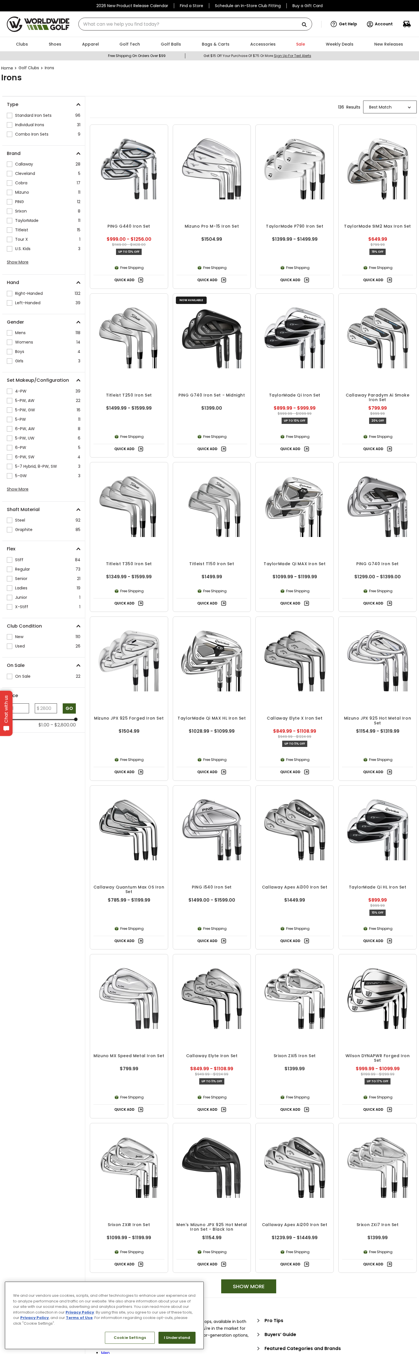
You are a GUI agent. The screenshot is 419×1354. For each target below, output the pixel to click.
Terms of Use (79, 1317)
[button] (344, 24)
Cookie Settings (130, 1337)
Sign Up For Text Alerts (292, 55)
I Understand (177, 1337)
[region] (104, 1315)
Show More (18, 262)
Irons (49, 68)
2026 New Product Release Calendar (132, 5)
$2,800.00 (63, 725)
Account (384, 24)
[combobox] (195, 24)
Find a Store (191, 5)
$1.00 (43, 725)
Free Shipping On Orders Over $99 (137, 55)
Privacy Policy (80, 1312)
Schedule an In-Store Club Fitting (248, 5)
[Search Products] (306, 25)
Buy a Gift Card (307, 5)
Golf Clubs (29, 68)
